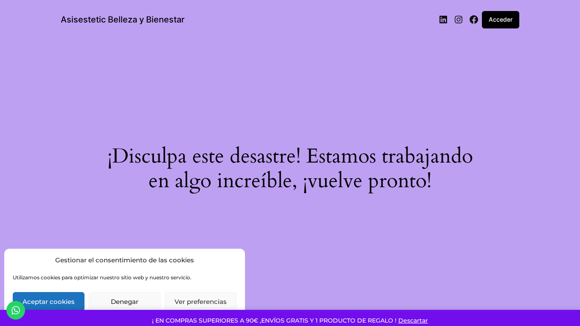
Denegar (124, 302)
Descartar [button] (413, 320)
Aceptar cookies (49, 302)
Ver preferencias (201, 302)
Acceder (500, 19)
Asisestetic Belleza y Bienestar (123, 19)
